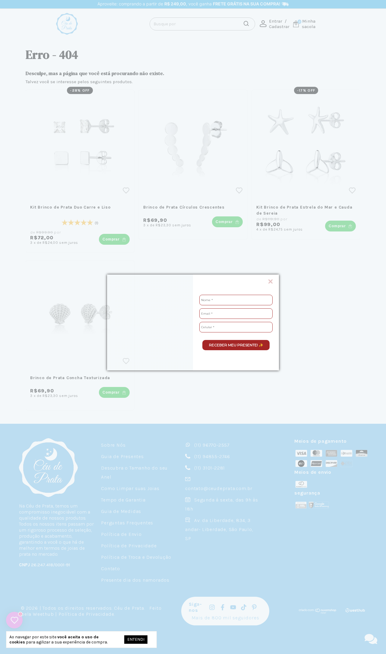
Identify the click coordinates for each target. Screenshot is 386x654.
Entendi (135, 639)
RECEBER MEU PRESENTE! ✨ (236, 345)
